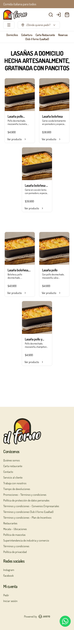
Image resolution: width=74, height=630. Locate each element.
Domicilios (12, 35)
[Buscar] (50, 14)
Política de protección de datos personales (26, 500)
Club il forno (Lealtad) (37, 39)
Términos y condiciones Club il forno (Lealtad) (28, 511)
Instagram (8, 570)
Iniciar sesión (10, 601)
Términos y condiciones (16, 546)
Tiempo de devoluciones (16, 489)
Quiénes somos (11, 460)
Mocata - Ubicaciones (15, 529)
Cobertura (26, 35)
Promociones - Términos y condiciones (24, 494)
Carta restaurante (12, 466)
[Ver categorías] (8, 25)
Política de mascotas (14, 534)
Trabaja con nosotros (14, 483)
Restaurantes (10, 523)
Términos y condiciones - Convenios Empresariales (31, 506)
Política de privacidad (15, 552)
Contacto (8, 471)
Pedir (6, 595)
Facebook (8, 575)
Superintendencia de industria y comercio (26, 540)
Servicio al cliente (12, 477)
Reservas (63, 35)
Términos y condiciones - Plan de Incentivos (27, 517)
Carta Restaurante (45, 35)
